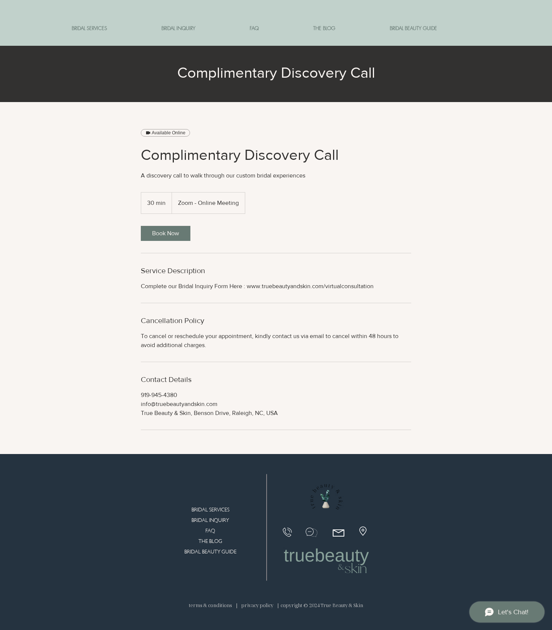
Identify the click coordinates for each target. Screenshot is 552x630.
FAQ (210, 531)
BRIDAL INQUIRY (210, 520)
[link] (165, 233)
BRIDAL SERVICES (210, 510)
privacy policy (257, 605)
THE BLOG (210, 541)
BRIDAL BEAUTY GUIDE (210, 552)
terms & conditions (211, 605)
